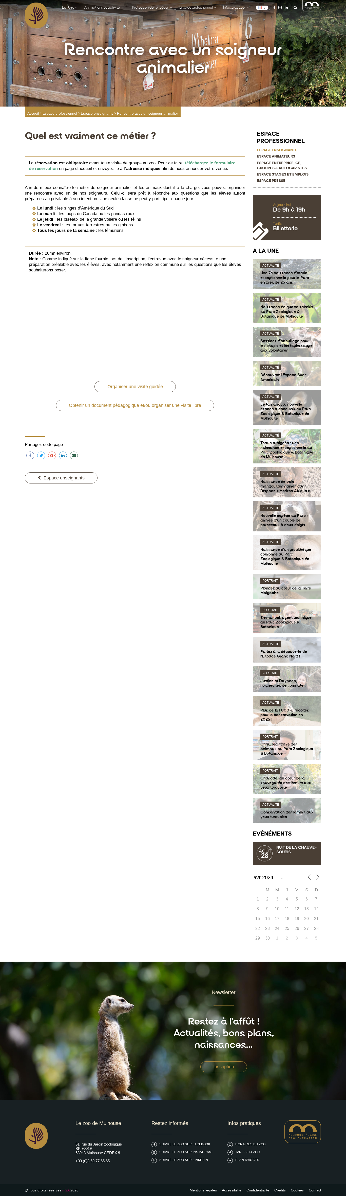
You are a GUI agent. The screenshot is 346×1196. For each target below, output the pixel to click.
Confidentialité (257, 1190)
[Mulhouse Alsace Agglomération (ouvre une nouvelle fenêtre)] (311, 10)
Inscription (223, 1066)
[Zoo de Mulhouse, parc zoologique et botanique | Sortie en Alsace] (36, 1161)
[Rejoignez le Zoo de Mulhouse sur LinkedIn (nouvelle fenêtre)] (286, 7)
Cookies (297, 1190)
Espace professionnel (60, 113)
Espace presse (271, 181)
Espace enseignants (97, 113)
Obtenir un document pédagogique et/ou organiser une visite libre (135, 405)
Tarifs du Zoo (247, 1152)
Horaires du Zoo (250, 1144)
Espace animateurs (276, 157)
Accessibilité (231, 1190)
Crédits (280, 1190)
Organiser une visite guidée (135, 386)
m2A (65, 1190)
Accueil (33, 113)
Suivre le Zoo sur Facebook (184, 1144)
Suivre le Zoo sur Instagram (185, 1152)
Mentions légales (203, 1190)
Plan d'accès (247, 1160)
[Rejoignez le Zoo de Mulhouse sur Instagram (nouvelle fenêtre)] (280, 7)
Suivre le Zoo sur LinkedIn (183, 1160)
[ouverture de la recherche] (294, 7)
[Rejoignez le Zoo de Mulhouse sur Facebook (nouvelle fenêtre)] (274, 7)
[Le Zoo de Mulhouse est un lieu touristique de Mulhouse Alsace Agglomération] (302, 1141)
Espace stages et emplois (283, 175)
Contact (315, 1190)
